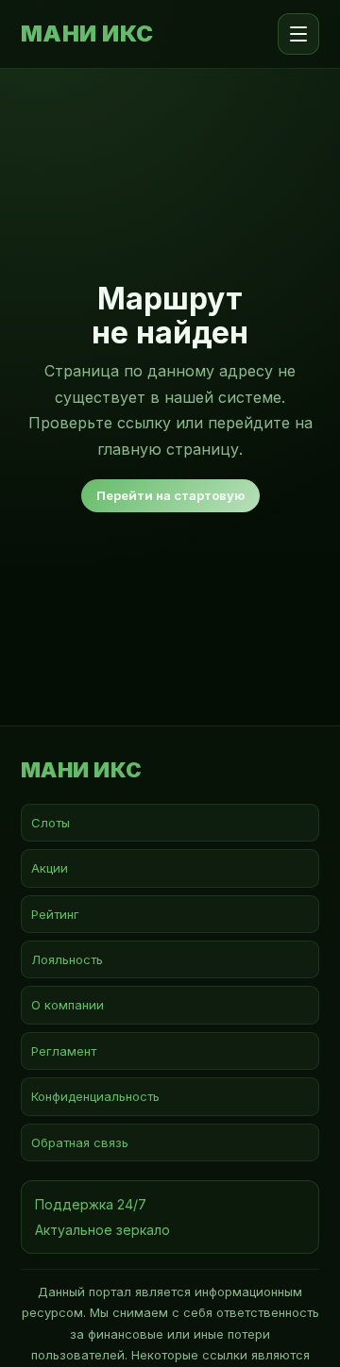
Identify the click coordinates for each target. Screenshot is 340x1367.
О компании (67, 1004)
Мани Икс (87, 34)
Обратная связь (79, 1142)
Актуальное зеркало (102, 1230)
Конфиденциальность (95, 1096)
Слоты (50, 822)
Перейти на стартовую (170, 495)
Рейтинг (55, 914)
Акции (49, 867)
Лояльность (67, 959)
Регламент (63, 1051)
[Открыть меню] (298, 34)
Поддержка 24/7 (90, 1204)
